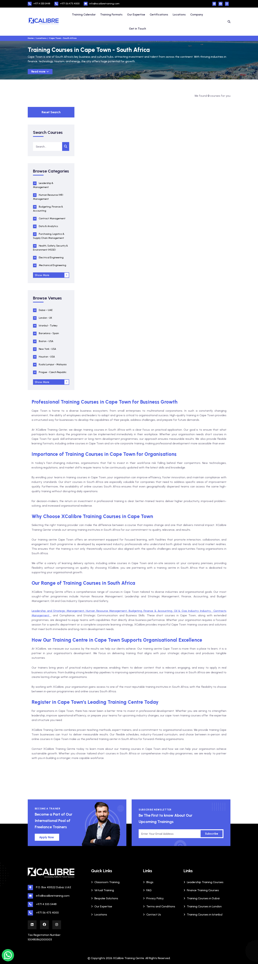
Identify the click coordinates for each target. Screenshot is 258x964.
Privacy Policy (155, 898)
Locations (179, 14)
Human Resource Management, (107, 610)
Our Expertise (136, 14)
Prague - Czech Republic (52, 372)
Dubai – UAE (45, 310)
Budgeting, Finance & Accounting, (151, 610)
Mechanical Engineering (52, 265)
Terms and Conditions (160, 906)
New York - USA (47, 348)
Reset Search (51, 112)
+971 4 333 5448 (41, 3)
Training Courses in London (204, 906)
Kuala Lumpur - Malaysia (52, 364)
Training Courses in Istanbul (204, 914)
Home (31, 38)
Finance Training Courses (203, 890)
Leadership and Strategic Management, (59, 610)
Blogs (149, 882)
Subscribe (211, 833)
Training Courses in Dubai (203, 898)
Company (196, 14)
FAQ (148, 890)
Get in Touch (137, 28)
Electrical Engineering (51, 257)
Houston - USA (46, 356)
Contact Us (153, 914)
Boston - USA (45, 341)
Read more (38, 71)
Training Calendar (84, 14)
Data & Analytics (48, 226)
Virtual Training (104, 890)
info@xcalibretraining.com (104, 3)
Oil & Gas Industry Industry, (193, 610)
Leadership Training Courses (205, 882)
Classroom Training (107, 882)
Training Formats (111, 14)
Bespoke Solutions (106, 898)
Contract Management (51, 218)
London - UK (45, 317)
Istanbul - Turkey (47, 325)
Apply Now (46, 837)
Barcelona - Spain (48, 333)
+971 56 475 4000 (70, 3)
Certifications (159, 14)
